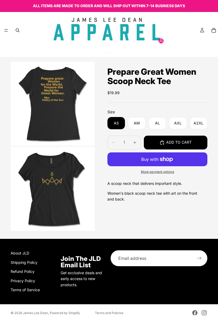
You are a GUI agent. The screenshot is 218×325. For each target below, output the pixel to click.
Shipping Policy (24, 262)
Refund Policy (23, 271)
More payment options (157, 172)
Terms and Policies (109, 313)
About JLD (20, 253)
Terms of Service (25, 290)
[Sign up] (199, 258)
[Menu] (6, 30)
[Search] (17, 30)
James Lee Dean (35, 313)
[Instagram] (204, 313)
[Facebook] (195, 313)
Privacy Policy (23, 280)
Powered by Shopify (65, 313)
